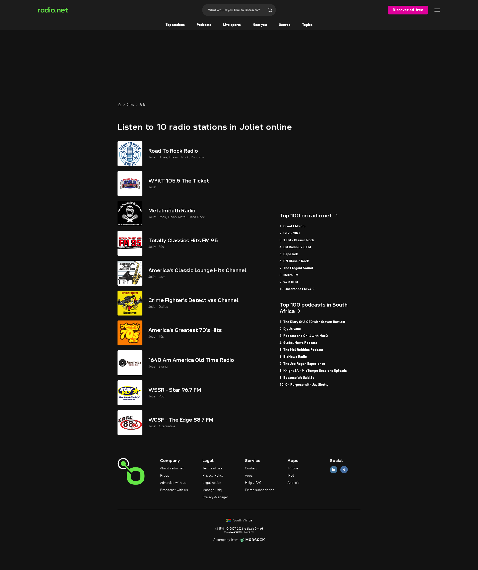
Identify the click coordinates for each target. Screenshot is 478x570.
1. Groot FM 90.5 (292, 226)
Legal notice (211, 483)
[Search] (270, 10)
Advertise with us (173, 483)
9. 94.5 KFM (289, 282)
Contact (251, 468)
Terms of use (212, 468)
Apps (249, 475)
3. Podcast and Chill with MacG (304, 336)
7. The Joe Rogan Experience (302, 364)
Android (293, 483)
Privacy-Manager (215, 497)
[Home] (119, 105)
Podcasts (204, 25)
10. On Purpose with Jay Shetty (304, 384)
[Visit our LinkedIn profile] (334, 469)
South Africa (242, 520)
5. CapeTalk (289, 254)
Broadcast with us (174, 490)
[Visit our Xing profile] (344, 469)
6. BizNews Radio (293, 357)
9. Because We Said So (297, 378)
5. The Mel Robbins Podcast (301, 350)
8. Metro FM (289, 275)
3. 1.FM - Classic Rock (297, 240)
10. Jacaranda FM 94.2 (297, 289)
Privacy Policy (212, 475)
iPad (291, 475)
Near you (260, 25)
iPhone (293, 468)
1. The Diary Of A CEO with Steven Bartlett (312, 322)
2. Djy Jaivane (290, 329)
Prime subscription (259, 490)
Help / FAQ (253, 483)
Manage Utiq (212, 490)
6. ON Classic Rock (294, 261)
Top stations (175, 25)
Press (164, 475)
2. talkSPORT (290, 233)
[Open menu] (437, 10)
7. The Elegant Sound (296, 268)
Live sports (232, 25)
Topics (307, 25)
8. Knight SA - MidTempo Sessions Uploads (313, 371)
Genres (284, 25)
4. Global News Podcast (298, 343)
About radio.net (172, 468)
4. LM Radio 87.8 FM (295, 247)
